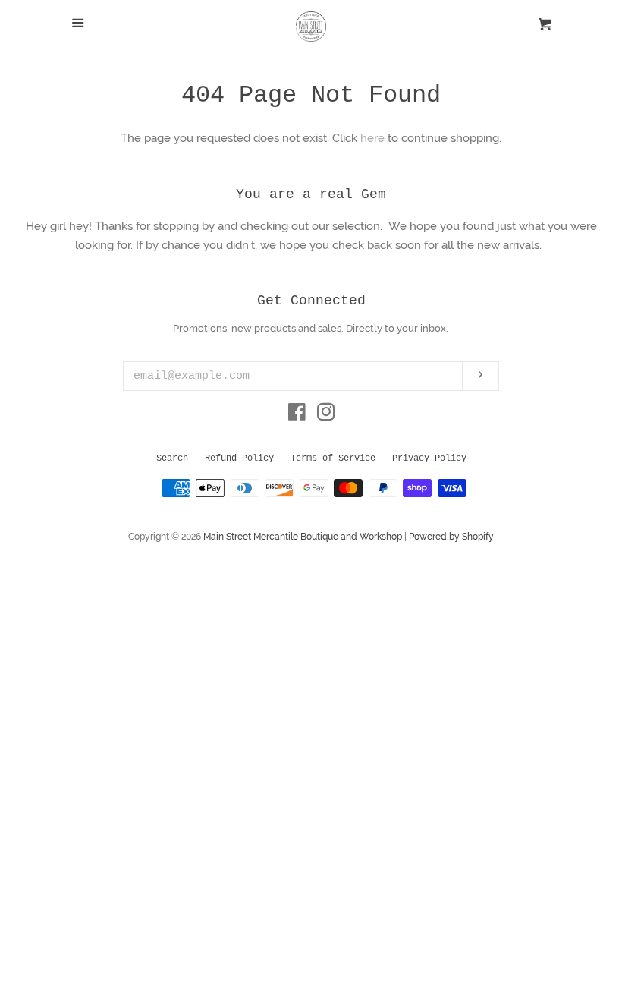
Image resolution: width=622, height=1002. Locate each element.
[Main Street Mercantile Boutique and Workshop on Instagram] (326, 415)
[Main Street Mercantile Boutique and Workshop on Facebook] (296, 415)
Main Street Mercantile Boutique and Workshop (302, 536)
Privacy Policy (429, 458)
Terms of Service (333, 458)
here (372, 138)
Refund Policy (239, 458)
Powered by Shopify (451, 536)
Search (172, 458)
